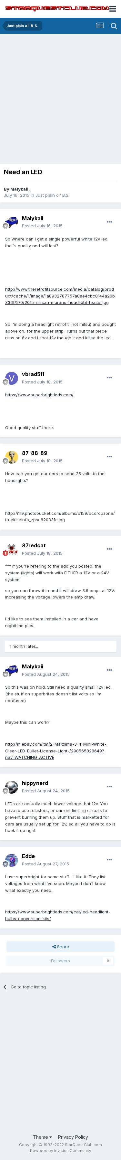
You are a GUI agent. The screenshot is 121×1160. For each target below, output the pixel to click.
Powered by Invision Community (60, 1150)
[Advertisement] (60, 100)
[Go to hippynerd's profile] (11, 787)
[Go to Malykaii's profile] (11, 222)
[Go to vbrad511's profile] (11, 378)
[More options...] (109, 222)
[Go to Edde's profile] (11, 860)
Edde (28, 856)
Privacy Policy (73, 1137)
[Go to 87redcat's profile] (11, 549)
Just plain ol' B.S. (52, 195)
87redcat (34, 545)
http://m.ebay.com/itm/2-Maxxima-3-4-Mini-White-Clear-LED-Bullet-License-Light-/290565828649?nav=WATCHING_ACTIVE (55, 750)
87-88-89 (34, 453)
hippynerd (35, 783)
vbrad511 (33, 374)
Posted (42, 225)
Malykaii (19, 189)
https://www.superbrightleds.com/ (39, 394)
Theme (41, 1137)
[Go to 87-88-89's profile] (11, 457)
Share (62, 946)
